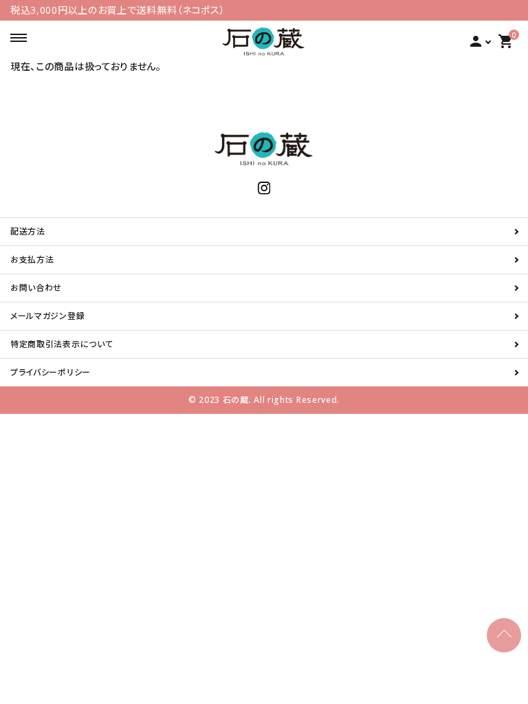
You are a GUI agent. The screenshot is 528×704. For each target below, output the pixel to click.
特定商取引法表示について (61, 344)
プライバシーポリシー (50, 372)
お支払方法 (32, 259)
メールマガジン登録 (47, 316)
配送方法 (27, 231)
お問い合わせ (36, 288)
